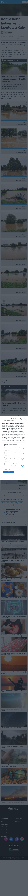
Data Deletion (6, 477)
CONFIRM (8, 471)
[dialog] (14, 448)
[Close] (25, 419)
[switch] (22, 448)
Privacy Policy (22, 477)
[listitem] (14, 445)
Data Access (14, 477)
